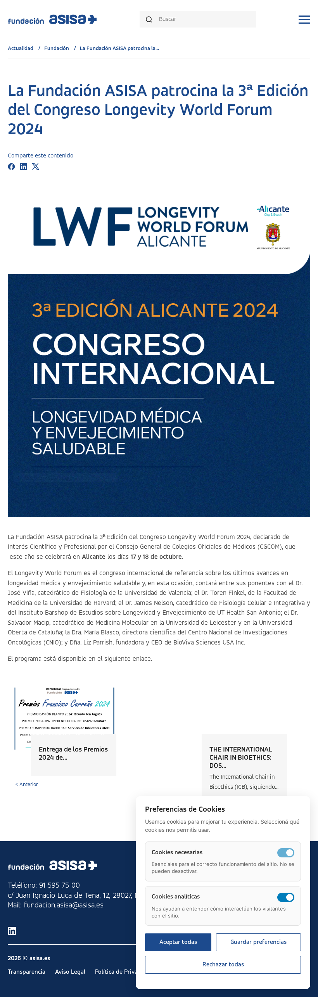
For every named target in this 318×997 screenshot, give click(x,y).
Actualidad (21, 48)
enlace (142, 659)
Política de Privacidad (123, 972)
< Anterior (27, 784)
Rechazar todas (223, 965)
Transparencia (26, 972)
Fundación (57, 48)
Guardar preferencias (258, 942)
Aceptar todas (178, 942)
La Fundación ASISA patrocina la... (119, 48)
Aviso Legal (70, 972)
